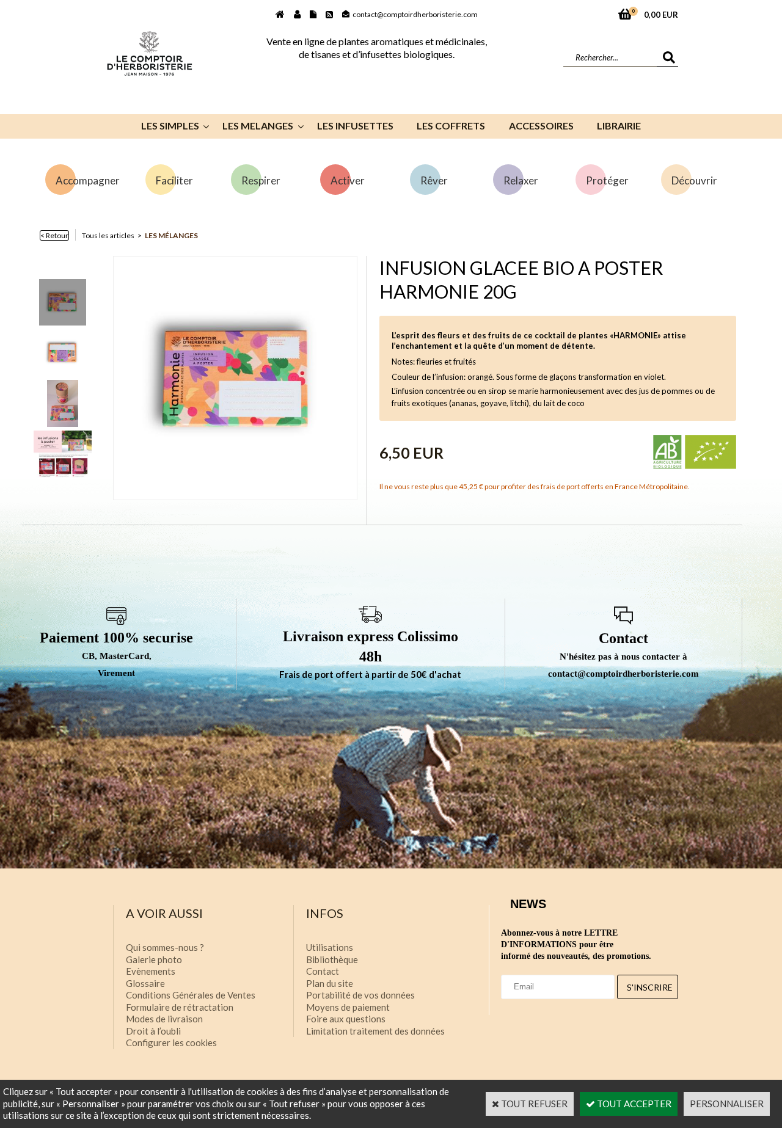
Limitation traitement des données (375, 1030)
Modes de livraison (164, 1018)
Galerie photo (154, 959)
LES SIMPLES (170, 125)
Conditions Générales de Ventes (190, 994)
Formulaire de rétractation (179, 1007)
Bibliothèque (332, 959)
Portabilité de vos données (360, 994)
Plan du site (329, 983)
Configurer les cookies (171, 1042)
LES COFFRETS (451, 125)
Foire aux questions (346, 1018)
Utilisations (329, 947)
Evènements (150, 971)
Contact (322, 971)
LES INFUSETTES (355, 125)
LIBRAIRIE (619, 125)
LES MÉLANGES (171, 235)
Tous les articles (108, 235)
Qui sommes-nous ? (165, 947)
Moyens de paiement (348, 1007)
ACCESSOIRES (541, 125)
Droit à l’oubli (153, 1030)
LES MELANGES (257, 125)
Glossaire (145, 983)
